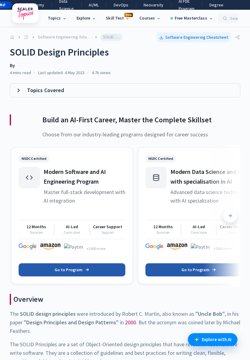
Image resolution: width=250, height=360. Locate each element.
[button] (193, 37)
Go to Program (69, 269)
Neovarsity (154, 5)
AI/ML (94, 5)
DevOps (121, 5)
